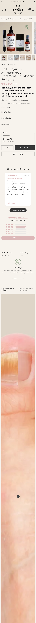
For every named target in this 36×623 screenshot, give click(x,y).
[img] (12, 176)
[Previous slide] (2, 192)
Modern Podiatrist (8, 65)
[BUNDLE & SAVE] (6, 10)
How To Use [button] (6, 112)
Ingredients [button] (6, 118)
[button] (2, 10)
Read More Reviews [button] (18, 210)
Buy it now (18, 154)
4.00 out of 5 (23, 218)
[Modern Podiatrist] (18, 9)
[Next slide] (33, 192)
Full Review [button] (11, 203)
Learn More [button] (5, 124)
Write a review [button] (18, 238)
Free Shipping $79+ (18, 2)
